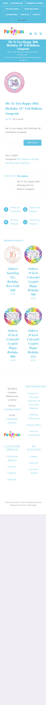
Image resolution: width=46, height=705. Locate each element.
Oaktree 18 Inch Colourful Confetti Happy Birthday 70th (33, 281)
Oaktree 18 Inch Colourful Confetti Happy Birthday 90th (13, 343)
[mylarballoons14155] (23, 82)
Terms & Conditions (34, 433)
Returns (34, 463)
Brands (12, 473)
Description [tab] (9, 176)
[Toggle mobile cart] (30, 33)
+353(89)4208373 (12, 409)
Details (9, 257)
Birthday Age (12, 163)
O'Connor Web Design (28, 505)
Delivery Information (34, 417)
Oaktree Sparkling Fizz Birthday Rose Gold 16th (12, 279)
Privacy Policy (34, 425)
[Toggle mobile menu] (40, 33)
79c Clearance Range (28, 159)
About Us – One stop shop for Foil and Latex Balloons (34, 401)
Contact (12, 466)
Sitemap (12, 479)
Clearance (25, 163)
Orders (34, 456)
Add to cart (32, 143)
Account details (34, 471)
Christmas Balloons (12, 458)
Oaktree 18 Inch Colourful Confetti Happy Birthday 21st (33, 343)
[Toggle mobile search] (35, 33)
